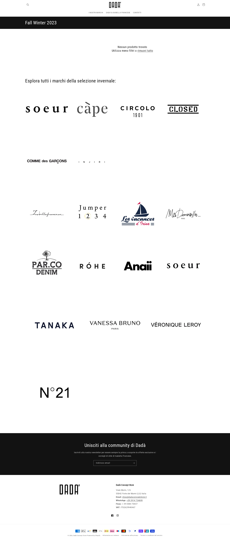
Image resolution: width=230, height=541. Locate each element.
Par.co (28, 291)
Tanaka (28, 358)
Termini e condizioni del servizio (151, 535)
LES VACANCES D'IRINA (126, 238)
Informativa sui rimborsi (111, 535)
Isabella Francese (33, 238)
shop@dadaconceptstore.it (134, 497)
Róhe (73, 291)
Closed (164, 134)
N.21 (27, 425)
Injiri (73, 187)
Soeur (164, 291)
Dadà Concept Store (80, 535)
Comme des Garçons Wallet (37, 187)
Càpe (73, 134)
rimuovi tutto (145, 50)
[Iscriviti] (133, 463)
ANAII (118, 291)
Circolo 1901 (121, 134)
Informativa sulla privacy (129, 535)
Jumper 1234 (77, 238)
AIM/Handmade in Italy (36, 134)
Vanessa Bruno (92, 358)
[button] (27, 4)
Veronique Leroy (153, 358)
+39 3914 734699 (135, 500)
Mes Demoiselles (169, 238)
